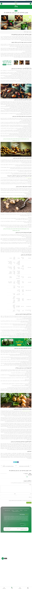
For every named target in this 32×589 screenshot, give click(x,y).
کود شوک (19, 517)
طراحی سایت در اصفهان (24, 528)
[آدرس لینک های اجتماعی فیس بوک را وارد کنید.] (18, 462)
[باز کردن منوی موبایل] (30, 3)
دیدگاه (30, 484)
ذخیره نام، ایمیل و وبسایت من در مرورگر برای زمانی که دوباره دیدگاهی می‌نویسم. (20, 500)
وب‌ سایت (30, 497)
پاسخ (27, 476)
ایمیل (15, 493)
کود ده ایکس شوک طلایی (26, 410)
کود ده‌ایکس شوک (28, 177)
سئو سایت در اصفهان (19, 528)
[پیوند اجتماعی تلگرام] (15, 1)
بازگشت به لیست (16, 465)
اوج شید (24, 529)
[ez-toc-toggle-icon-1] (30, 32)
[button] (3, 558)
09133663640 (22, 529)
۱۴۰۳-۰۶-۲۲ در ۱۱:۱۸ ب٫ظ (3, 473)
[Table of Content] (30, 32)
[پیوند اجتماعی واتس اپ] (16, 1)
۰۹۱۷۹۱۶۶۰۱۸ (14, 140)
